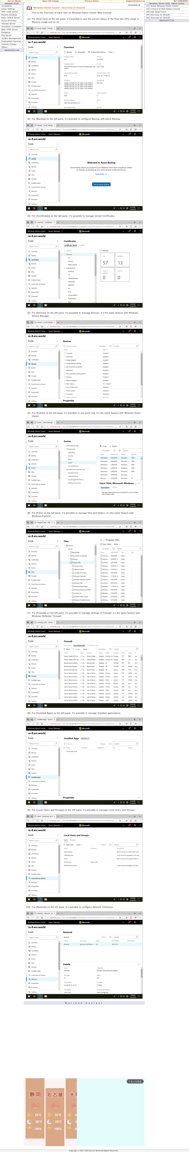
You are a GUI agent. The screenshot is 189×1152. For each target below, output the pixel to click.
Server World (14, 1)
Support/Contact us (135, 1)
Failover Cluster (9, 44)
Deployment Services (11, 41)
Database (5, 33)
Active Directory (8, 21)
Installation (6, 6)
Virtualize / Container (11, 27)
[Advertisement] (12, 95)
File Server (6, 35)
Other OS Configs (50, 1)
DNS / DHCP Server (10, 18)
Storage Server (8, 24)
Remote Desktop (9, 15)
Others (4, 47)
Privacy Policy (92, 1)
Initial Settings (8, 9)
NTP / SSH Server (9, 12)
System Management (11, 38)
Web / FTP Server (9, 30)
